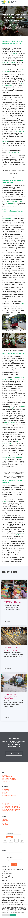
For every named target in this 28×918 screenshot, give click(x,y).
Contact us (14, 753)
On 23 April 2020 (20, 131)
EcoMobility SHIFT (8, 602)
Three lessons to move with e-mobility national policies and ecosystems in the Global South (13, 704)
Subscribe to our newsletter (11, 830)
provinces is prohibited (13, 152)
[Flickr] (17, 842)
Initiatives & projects (8, 791)
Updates (4, 819)
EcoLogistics (20, 26)
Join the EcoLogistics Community (11, 805)
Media (4, 823)
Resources (5, 792)
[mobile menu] (26, 2)
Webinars (5, 793)
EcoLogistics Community (9, 779)
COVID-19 (13, 26)
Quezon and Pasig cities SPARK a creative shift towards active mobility (12, 607)
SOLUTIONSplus (7, 697)
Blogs (8, 26)
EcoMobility (17, 647)
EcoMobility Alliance (7, 776)
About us (4, 775)
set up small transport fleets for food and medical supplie (13, 457)
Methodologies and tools (9, 795)
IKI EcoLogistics (6, 781)
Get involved (5, 803)
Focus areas (5, 789)
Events (4, 822)
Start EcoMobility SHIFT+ (9, 810)
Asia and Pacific (8, 601)
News (20, 602)
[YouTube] (11, 842)
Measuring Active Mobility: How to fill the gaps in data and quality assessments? (13, 654)
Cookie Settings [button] (6, 914)
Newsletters (5, 820)
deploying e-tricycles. (10, 422)
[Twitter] (5, 842)
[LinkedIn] (22, 842)
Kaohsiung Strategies (15, 649)
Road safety (15, 650)
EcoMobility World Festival (9, 778)
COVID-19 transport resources (10, 825)
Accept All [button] (13, 914)
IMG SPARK (16, 602)
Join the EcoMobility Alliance (10, 806)
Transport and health (17, 29)
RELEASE (9, 650)
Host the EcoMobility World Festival (11, 808)
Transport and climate (10, 698)
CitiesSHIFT (10, 647)
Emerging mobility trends (12, 27)
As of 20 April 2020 (13, 53)
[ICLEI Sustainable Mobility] (9, 2)
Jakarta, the (5, 501)
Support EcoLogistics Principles (11, 809)
